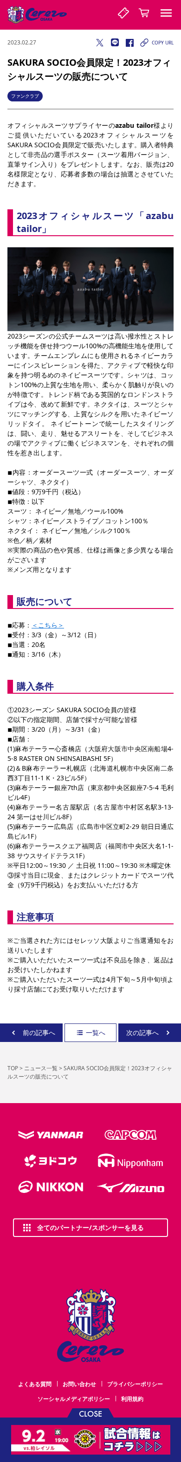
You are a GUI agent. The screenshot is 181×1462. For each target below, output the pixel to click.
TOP (12, 1068)
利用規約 (132, 1399)
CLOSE (90, 1413)
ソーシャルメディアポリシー (74, 1399)
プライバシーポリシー (135, 1384)
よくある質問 (35, 1384)
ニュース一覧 (41, 1068)
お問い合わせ (79, 1384)
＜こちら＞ (48, 625)
